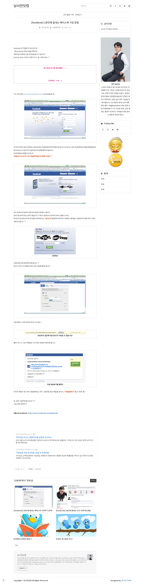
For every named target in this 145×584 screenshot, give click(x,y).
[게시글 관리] (23, 469)
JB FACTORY (126, 581)
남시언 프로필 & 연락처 (109, 29)
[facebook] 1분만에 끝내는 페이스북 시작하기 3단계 (33, 511)
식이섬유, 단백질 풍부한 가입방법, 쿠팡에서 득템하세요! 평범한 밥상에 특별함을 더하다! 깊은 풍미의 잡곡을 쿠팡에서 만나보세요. (54, 457)
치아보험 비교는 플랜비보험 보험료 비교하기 (34, 437)
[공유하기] (21, 469)
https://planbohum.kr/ (24, 434)
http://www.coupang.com (25, 449)
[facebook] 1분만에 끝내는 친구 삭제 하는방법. (73, 511)
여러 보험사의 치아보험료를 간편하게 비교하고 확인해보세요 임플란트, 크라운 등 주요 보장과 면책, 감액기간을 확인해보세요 (54, 441)
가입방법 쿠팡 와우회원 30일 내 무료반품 (32, 453)
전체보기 (78, 15)
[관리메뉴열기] (3, 580)
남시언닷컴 (21, 555)
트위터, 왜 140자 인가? (64, 539)
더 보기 (93, 480)
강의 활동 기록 (68, 15)
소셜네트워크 (56, 27)
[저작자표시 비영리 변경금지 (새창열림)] (38, 469)
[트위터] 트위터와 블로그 (23, 539)
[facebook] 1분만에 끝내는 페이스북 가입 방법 (55, 22)
